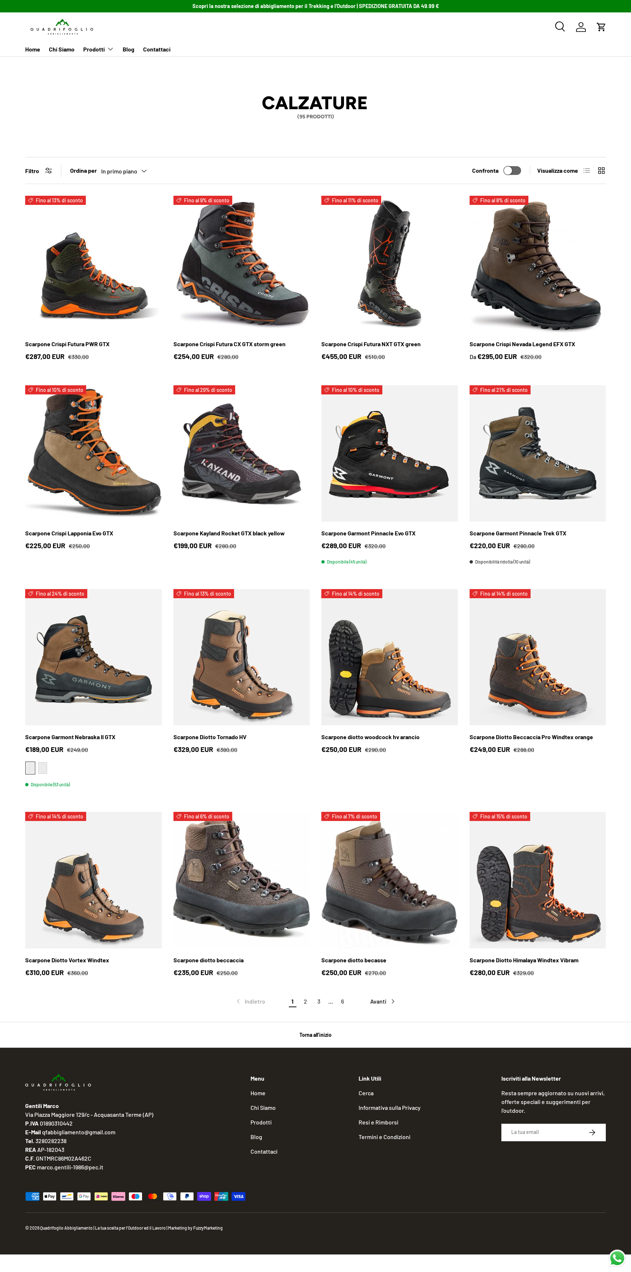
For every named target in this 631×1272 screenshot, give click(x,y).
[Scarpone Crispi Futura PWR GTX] (93, 264)
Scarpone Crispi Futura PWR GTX (67, 343)
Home (32, 49)
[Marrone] (42, 768)
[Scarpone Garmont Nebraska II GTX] (93, 657)
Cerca (366, 1092)
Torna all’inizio (315, 1035)
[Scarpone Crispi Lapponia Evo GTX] (93, 453)
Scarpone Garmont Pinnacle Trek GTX (518, 533)
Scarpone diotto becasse (353, 959)
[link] (250, 1001)
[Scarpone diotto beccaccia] (241, 880)
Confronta (485, 170)
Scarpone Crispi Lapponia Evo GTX (69, 533)
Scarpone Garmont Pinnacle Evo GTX (368, 533)
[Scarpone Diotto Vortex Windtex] (93, 880)
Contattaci (157, 49)
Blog (128, 49)
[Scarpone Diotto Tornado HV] (241, 657)
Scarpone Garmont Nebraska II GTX (70, 736)
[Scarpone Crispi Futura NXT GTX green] (389, 264)
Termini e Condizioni (384, 1136)
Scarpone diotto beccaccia (208, 959)
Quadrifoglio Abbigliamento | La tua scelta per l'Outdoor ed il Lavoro (103, 1227)
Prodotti (94, 49)
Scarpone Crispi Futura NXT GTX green (371, 343)
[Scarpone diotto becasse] (389, 880)
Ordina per (83, 170)
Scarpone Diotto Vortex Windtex (67, 959)
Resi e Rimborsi (378, 1122)
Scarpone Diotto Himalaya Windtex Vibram (524, 959)
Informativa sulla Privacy (390, 1107)
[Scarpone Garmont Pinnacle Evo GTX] (389, 453)
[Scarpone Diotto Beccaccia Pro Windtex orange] (538, 657)
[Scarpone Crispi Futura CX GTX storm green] (241, 264)
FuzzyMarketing (208, 1227)
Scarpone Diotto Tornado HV (209, 736)
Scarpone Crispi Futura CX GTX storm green (229, 343)
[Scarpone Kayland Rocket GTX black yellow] (241, 453)
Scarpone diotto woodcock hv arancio (370, 736)
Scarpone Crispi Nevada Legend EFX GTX (522, 343)
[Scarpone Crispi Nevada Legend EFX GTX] (538, 264)
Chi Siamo (61, 49)
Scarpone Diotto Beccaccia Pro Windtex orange (531, 736)
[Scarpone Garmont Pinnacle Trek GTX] (538, 453)
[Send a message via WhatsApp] (617, 1258)
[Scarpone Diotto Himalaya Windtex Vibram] (538, 880)
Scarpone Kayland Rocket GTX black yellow (229, 533)
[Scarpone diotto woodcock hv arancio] (389, 657)
